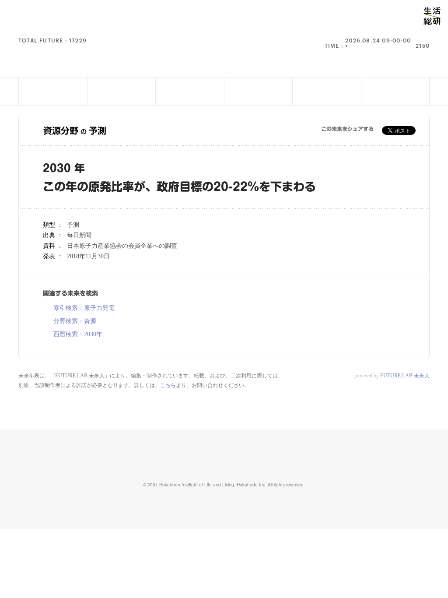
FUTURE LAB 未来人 (405, 376)
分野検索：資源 (74, 321)
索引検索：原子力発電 (84, 308)
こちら (168, 385)
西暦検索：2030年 (77, 334)
